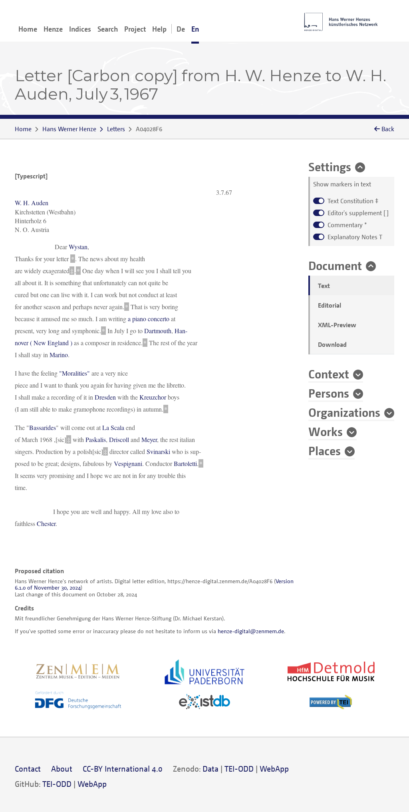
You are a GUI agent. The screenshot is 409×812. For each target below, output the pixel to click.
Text (324, 286)
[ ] (358, 213)
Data (210, 769)
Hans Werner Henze (69, 129)
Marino (59, 354)
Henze (53, 28)
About (61, 769)
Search (107, 28)
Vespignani (128, 463)
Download (332, 344)
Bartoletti (185, 463)
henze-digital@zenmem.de (251, 631)
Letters (116, 129)
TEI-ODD (239, 769)
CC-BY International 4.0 (123, 769)
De (181, 28)
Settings (329, 166)
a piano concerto (148, 318)
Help (159, 28)
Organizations (344, 412)
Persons (328, 392)
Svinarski (158, 451)
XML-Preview (337, 325)
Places (324, 450)
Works (325, 431)
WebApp (274, 769)
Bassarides (42, 427)
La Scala (113, 427)
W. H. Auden (31, 202)
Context (328, 373)
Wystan (78, 246)
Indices (80, 28)
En (195, 28)
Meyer (149, 439)
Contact (28, 769)
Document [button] (335, 265)
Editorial (329, 305)
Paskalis (95, 439)
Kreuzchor (152, 397)
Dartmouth (157, 330)
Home (27, 28)
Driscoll (119, 439)
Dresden (105, 397)
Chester (46, 523)
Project (135, 28)
